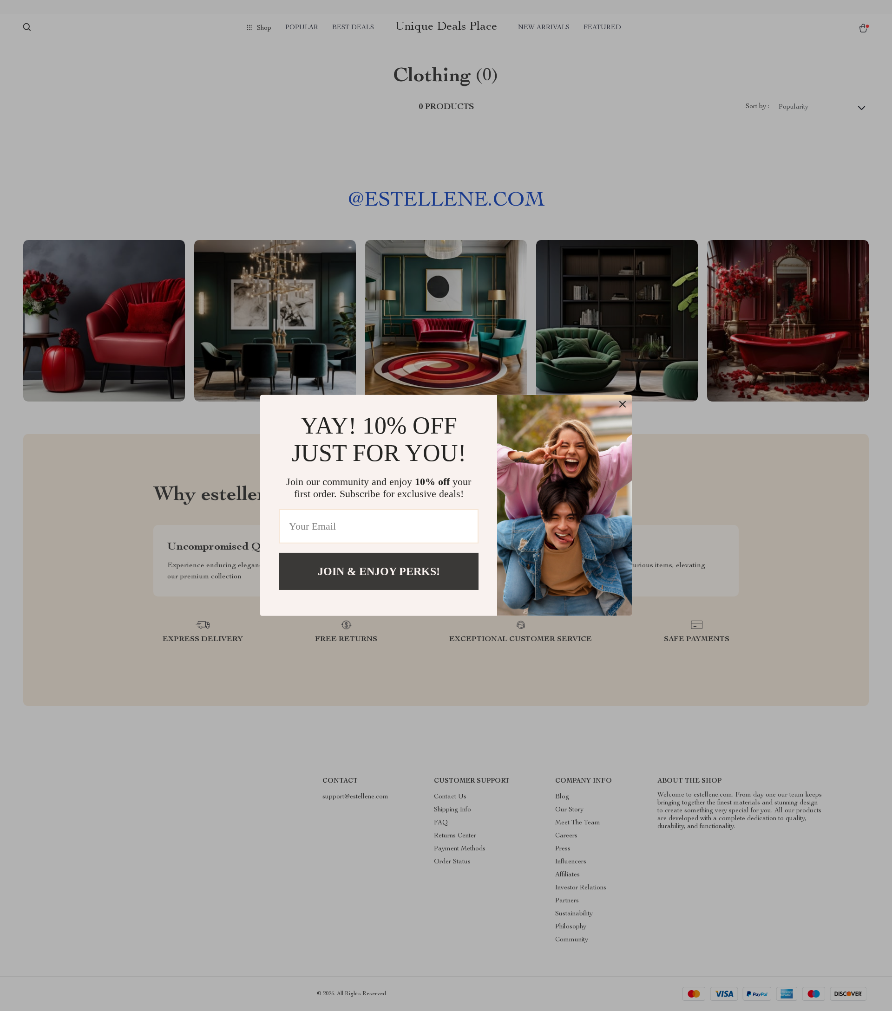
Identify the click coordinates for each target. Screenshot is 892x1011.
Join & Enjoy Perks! (379, 571)
